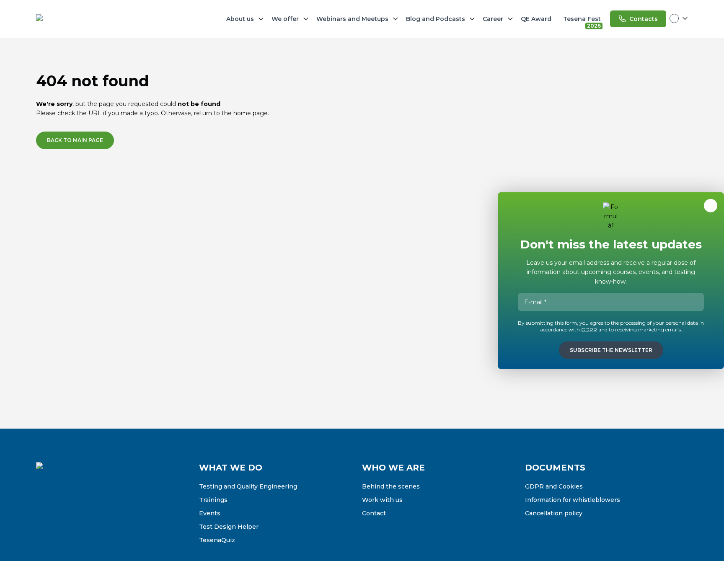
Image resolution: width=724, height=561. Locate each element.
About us (240, 19)
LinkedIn (78, 511)
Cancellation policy (553, 513)
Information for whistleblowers (572, 500)
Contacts (643, 19)
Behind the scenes (391, 486)
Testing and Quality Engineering (248, 486)
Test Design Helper (229, 526)
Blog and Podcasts (435, 19)
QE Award (536, 19)
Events (209, 513)
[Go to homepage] (78, 18)
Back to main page (75, 140)
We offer (285, 19)
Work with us (382, 500)
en (679, 18)
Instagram (60, 511)
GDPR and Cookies (554, 486)
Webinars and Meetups (352, 19)
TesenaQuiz (217, 540)
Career (493, 19)
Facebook (42, 511)
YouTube (95, 511)
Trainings (213, 500)
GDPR (589, 329)
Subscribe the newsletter (611, 350)
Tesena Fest (582, 20)
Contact (374, 513)
